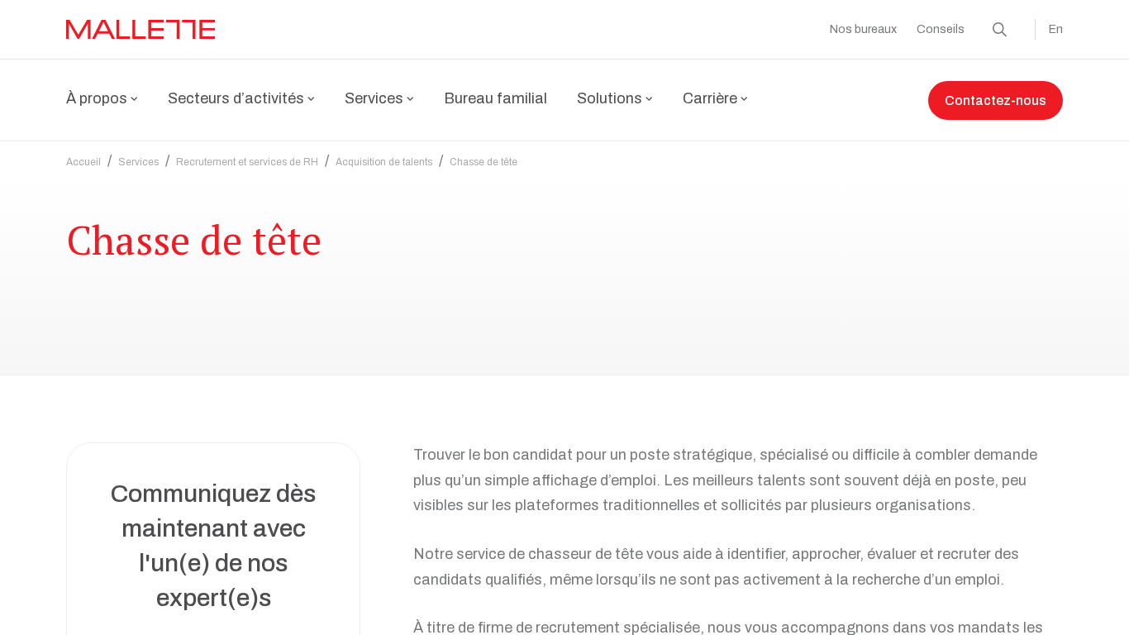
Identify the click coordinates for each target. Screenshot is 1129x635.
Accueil (83, 162)
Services (138, 162)
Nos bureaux (863, 29)
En (1056, 29)
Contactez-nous (995, 100)
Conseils (941, 29)
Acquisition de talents (384, 162)
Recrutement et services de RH (247, 162)
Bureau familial (495, 98)
